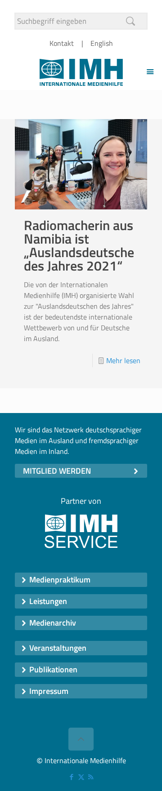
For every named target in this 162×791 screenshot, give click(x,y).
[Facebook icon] (71, 777)
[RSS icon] (90, 777)
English (101, 43)
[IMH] (81, 71)
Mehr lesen (123, 360)
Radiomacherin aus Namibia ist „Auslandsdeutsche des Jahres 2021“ (79, 245)
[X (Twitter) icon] (81, 777)
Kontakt (62, 43)
